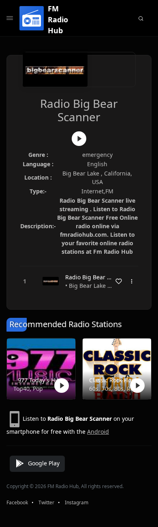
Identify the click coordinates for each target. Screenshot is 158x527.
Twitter (46, 502)
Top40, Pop (28, 388)
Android (98, 431)
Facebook (17, 502)
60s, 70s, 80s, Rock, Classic (115, 388)
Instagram (76, 502)
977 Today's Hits (40, 380)
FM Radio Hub (58, 19)
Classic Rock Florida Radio (115, 380)
